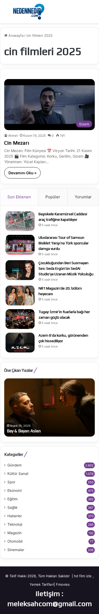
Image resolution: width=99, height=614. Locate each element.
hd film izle (83, 576)
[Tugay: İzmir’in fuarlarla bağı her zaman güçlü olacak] (20, 319)
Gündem (14, 465)
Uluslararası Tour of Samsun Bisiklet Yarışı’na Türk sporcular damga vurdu (64, 243)
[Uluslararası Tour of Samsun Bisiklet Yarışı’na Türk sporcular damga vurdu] (20, 245)
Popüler (52, 196)
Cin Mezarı (16, 143)
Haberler (14, 516)
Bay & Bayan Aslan (24, 430)
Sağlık (12, 507)
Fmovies (63, 584)
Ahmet (13, 136)
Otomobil (14, 541)
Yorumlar (83, 196)
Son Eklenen (19, 196)
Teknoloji (14, 524)
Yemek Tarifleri (42, 584)
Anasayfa (15, 35)
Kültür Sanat (18, 473)
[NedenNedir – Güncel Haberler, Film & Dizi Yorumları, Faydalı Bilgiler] (28, 12)
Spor (11, 482)
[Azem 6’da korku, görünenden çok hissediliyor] (20, 342)
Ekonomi (14, 490)
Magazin (14, 533)
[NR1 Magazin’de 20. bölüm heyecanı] (20, 295)
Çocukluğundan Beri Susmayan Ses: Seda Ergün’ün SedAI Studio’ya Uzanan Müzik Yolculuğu (66, 268)
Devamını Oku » (22, 173)
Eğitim (12, 499)
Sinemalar (15, 550)
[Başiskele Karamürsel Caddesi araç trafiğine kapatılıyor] (20, 221)
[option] (49, 407)
